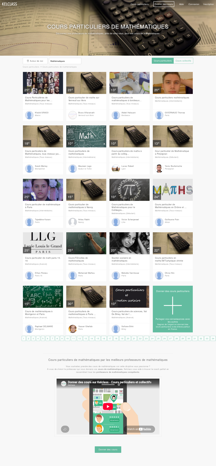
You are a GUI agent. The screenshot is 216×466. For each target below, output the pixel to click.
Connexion (194, 4)
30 (188, 338)
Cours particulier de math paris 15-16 (43, 259)
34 (213, 338)
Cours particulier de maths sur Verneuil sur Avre (83, 99)
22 (140, 338)
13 (85, 338)
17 (110, 338)
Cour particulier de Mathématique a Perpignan (172, 152)
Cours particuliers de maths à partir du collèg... (127, 152)
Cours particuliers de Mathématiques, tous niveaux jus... (43, 152)
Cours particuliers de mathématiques (79, 152)
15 (98, 338)
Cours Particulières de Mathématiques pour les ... (38, 99)
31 (195, 338)
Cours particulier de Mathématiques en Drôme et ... (171, 206)
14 (92, 338)
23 (146, 338)
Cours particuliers (140, 4)
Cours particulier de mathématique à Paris (42, 206)
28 (176, 338)
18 (116, 338)
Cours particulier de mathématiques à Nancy (80, 206)
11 (73, 338)
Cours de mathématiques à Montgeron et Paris (39, 313)
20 (128, 338)
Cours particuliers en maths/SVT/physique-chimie (169, 259)
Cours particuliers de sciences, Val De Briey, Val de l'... (129, 313)
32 (201, 338)
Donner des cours (164, 4)
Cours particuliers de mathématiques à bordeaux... (127, 99)
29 (182, 338)
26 (164, 338)
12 (79, 338)
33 (207, 338)
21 (134, 338)
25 (158, 338)
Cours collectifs (183, 60)
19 (122, 338)
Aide (181, 4)
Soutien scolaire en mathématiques (121, 259)
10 (67, 338)
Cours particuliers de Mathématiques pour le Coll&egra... (123, 207)
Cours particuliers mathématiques (172, 97)
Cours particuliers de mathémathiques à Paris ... (82, 313)
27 (170, 338)
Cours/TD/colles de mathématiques (78, 259)
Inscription (208, 4)
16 (104, 338)
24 (152, 338)
